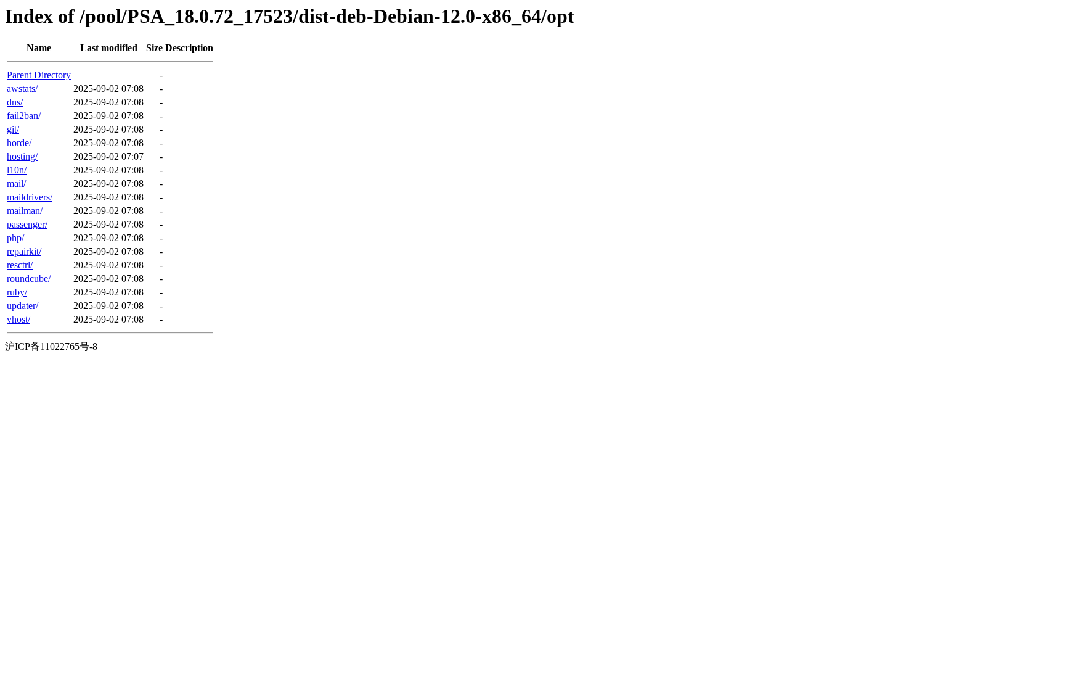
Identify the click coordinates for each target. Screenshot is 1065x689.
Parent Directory (39, 75)
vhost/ (18, 319)
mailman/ (25, 210)
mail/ (16, 183)
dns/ (15, 102)
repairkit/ (24, 251)
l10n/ (17, 170)
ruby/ (17, 292)
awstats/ (22, 88)
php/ (15, 238)
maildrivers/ (29, 197)
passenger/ (27, 224)
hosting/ (22, 156)
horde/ (19, 143)
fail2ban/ (24, 115)
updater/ (22, 305)
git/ (13, 129)
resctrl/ (20, 265)
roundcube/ (29, 278)
